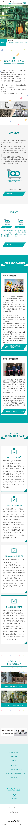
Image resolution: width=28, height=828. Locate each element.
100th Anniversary (14, 752)
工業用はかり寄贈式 (11, 411)
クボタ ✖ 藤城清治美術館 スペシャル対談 (12, 347)
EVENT (14, 761)
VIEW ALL (9, 244)
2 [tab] (15, 294)
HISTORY (9, 194)
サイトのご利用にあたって (14, 807)
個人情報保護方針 (14, 812)
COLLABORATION (14, 765)
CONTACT (14, 778)
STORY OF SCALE (14, 769)
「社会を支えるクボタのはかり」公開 (17, 42)
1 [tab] (13, 294)
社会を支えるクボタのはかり (14, 773)
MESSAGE (14, 756)
